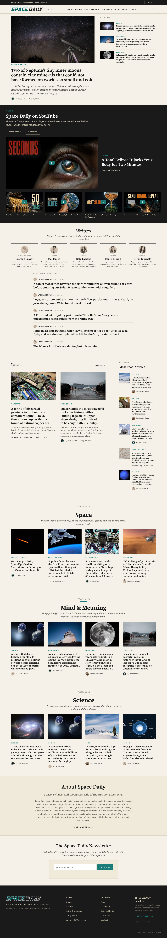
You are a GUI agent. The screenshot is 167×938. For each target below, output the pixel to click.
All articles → (98, 365)
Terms (150, 933)
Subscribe (150, 2)
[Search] (153, 9)
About (135, 9)
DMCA (158, 933)
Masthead (105, 906)
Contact (104, 919)
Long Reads (106, 9)
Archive (126, 9)
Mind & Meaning (91, 9)
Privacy (141, 933)
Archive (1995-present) (76, 919)
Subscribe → (145, 916)
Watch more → (15, 132)
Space (70, 9)
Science (78, 9)
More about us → (83, 827)
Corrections (106, 915)
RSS (148, 922)
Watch (117, 9)
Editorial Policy (108, 911)
